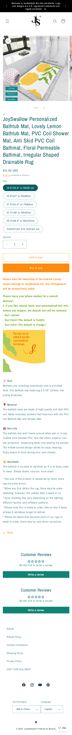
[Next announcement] (65, 6)
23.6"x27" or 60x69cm (19, 196)
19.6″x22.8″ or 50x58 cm (20, 188)
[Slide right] (43, 107)
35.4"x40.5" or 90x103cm (20, 220)
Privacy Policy (14, 661)
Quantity (7, 237)
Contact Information (17, 645)
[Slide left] (28, 107)
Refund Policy (14, 637)
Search (10, 628)
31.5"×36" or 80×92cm (19, 212)
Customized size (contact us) (23, 229)
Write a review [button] (36, 574)
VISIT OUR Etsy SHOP (19, 669)
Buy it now (36, 268)
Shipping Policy (15, 653)
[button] (7, 21)
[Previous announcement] (6, 6)
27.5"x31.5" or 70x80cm (20, 204)
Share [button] (10, 532)
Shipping (6, 175)
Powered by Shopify (47, 728)
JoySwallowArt (30, 728)
